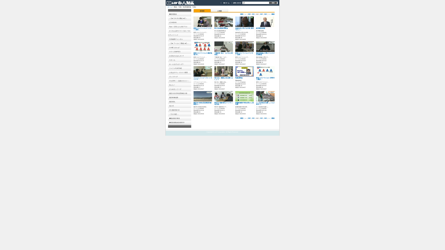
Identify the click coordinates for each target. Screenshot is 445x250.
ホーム (170, 7)
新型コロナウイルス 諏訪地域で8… (203, 53)
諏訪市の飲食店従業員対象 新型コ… (203, 103)
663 (261, 14)
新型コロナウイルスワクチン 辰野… (244, 53)
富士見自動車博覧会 (221, 28)
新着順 (202, 11)
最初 (241, 14)
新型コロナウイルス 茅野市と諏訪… (265, 78)
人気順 (219, 11)
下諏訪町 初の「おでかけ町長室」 (223, 53)
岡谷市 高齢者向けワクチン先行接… (223, 103)
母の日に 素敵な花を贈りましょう (223, 78)
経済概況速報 (260, 28)
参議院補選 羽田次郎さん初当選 (244, 103)
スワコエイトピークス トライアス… (203, 78)
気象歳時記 (239, 78)
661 (253, 14)
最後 (273, 14)
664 (265, 14)
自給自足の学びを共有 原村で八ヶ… (244, 29)
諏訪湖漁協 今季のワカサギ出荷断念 (265, 53)
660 (249, 14)
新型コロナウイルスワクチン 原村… (203, 29)
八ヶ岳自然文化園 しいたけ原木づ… (265, 103)
